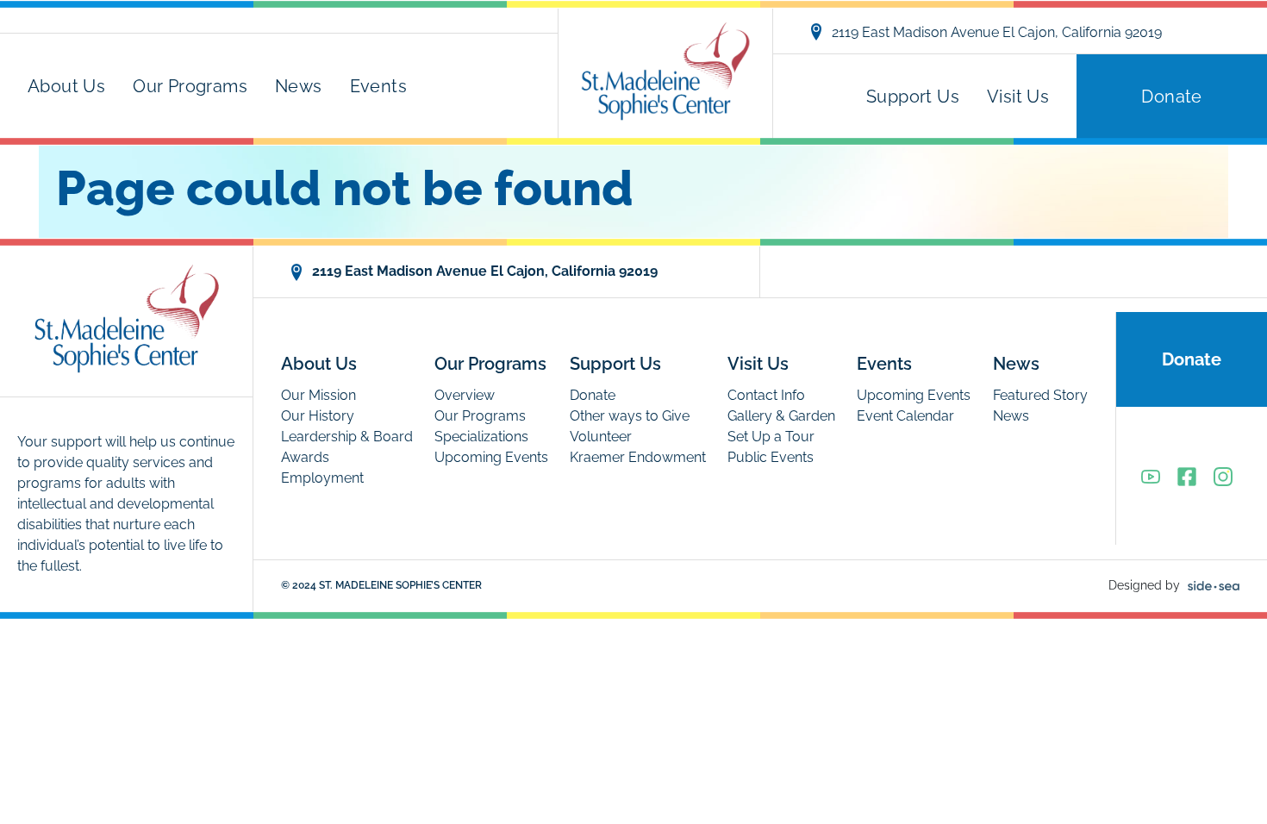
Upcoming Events (491, 457)
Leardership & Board (347, 436)
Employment (322, 478)
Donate (1171, 96)
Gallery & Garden (781, 416)
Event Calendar (905, 416)
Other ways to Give (630, 416)
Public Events (770, 457)
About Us (66, 86)
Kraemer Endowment (638, 457)
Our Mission (318, 395)
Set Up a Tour (770, 436)
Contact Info (766, 395)
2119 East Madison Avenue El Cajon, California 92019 (997, 32)
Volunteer (601, 436)
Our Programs (190, 86)
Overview (464, 395)
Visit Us (1018, 96)
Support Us (912, 96)
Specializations (481, 436)
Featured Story (1040, 395)
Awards (305, 457)
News (298, 86)
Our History (317, 416)
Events (378, 86)
